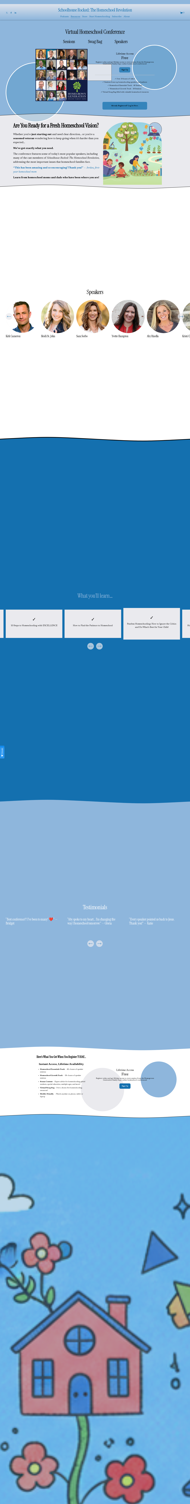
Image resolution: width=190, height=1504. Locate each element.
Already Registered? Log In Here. (124, 106)
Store (84, 17)
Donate (2, 751)
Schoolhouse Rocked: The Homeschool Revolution (95, 10)
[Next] (181, 316)
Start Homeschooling (99, 17)
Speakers (121, 42)
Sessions (69, 42)
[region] (95, 319)
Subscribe (116, 17)
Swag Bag (95, 42)
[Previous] (9, 316)
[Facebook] (11, 13)
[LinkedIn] (15, 13)
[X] (7, 13)
